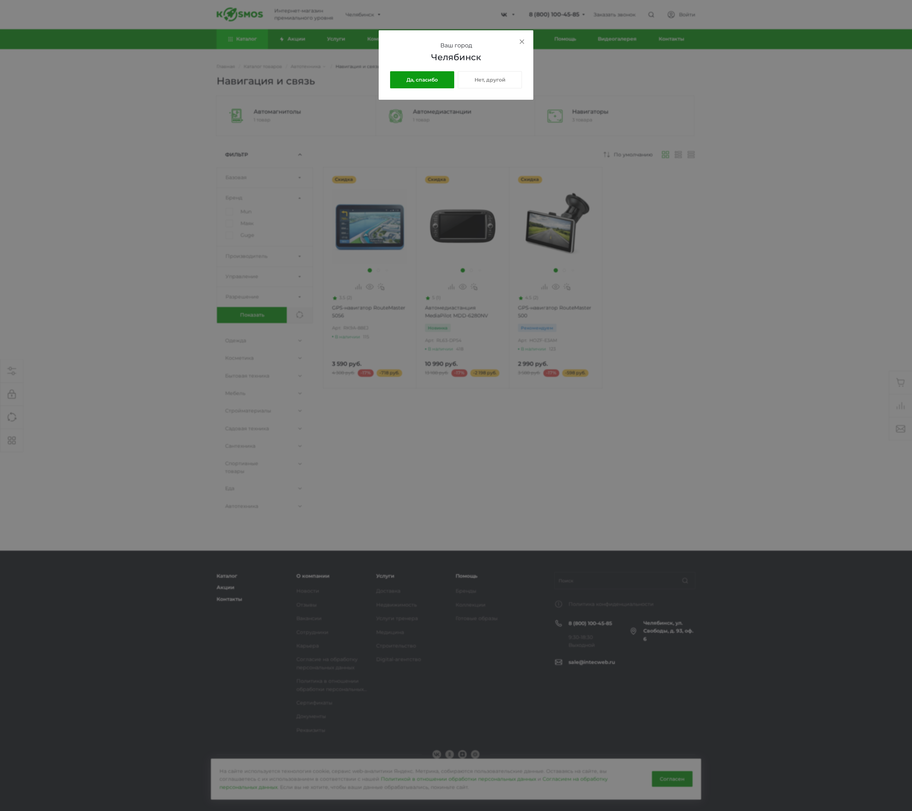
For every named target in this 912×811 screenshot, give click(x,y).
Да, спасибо (422, 80)
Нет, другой (490, 80)
